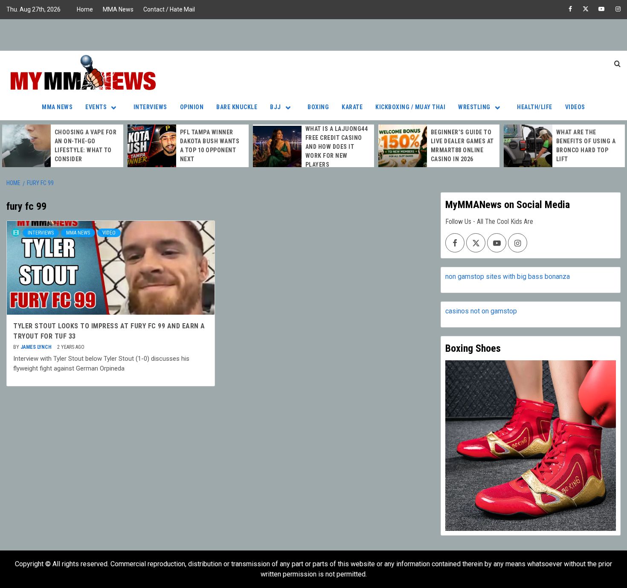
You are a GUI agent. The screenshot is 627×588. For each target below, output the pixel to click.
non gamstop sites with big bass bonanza (507, 276)
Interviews (150, 107)
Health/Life (534, 107)
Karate (352, 107)
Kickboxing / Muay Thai (410, 107)
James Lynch (36, 347)
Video (109, 233)
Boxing (318, 107)
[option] (62, 146)
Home (85, 9)
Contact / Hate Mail (169, 9)
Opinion (192, 107)
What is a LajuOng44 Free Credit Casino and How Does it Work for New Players (336, 146)
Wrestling (474, 107)
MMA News (118, 9)
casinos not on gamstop (481, 311)
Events (96, 107)
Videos (575, 107)
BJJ (275, 107)
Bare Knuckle (236, 107)
